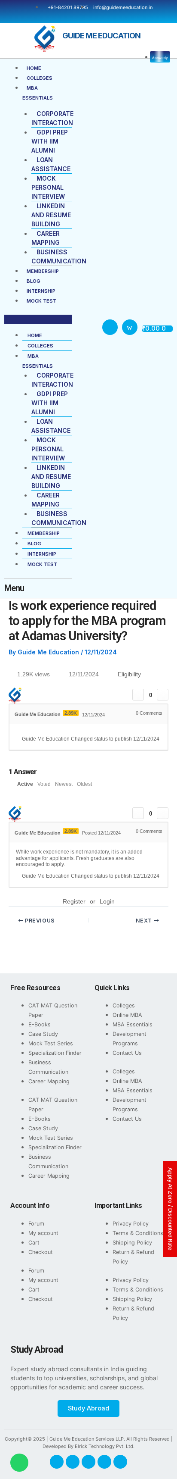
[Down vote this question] (162, 694)
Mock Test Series (50, 1043)
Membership (43, 271)
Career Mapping (49, 1081)
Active (25, 784)
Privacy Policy (131, 1223)
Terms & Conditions (138, 1233)
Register (74, 901)
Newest (64, 784)
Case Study (43, 1034)
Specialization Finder (55, 1053)
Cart (34, 1242)
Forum (36, 1223)
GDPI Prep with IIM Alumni (49, 141)
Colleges (39, 78)
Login (107, 901)
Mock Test (41, 301)
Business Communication (48, 1067)
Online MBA (127, 1015)
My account (43, 1233)
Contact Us (127, 1053)
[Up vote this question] (138, 694)
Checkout (40, 1252)
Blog (33, 281)
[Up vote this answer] (138, 813)
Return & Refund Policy (133, 1257)
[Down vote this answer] (162, 813)
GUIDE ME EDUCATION (101, 35)
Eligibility (129, 674)
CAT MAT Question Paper (52, 1010)
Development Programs (129, 1039)
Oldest (84, 784)
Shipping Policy (132, 1242)
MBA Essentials (133, 1024)
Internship (41, 291)
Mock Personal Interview (48, 187)
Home (34, 68)
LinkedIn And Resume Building (51, 215)
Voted (44, 784)
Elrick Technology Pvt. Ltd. (104, 1446)
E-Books (39, 1024)
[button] (38, 319)
